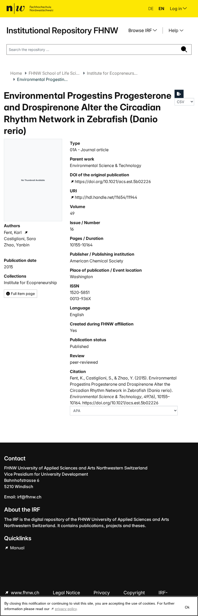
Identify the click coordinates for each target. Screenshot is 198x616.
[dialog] (99, 606)
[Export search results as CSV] (179, 94)
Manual (16, 547)
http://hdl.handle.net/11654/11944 (106, 197)
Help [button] (174, 30)
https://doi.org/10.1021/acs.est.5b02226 (113, 181)
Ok (187, 607)
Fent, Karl (13, 232)
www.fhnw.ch (25, 592)
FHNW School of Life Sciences (54, 73)
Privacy (102, 592)
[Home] (29, 8)
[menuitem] (144, 30)
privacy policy (66, 609)
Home (16, 73)
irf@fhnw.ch (29, 496)
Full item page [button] (22, 293)
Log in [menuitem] (176, 8)
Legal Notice (67, 592)
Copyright (134, 592)
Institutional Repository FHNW (62, 30)
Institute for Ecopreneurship (112, 73)
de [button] (151, 8)
